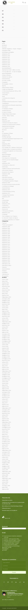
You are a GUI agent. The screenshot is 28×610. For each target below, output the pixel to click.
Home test (4, 117)
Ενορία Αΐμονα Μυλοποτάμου (10, 544)
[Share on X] (8, 582)
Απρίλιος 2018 (5, 387)
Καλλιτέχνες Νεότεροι (7, 177)
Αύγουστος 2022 (6, 316)
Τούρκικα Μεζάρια (6, 140)
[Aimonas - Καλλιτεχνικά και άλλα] (3, 539)
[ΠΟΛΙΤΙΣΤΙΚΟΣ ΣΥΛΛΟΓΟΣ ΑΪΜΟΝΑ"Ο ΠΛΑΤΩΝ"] (3, 536)
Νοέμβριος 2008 (6, 462)
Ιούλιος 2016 (5, 415)
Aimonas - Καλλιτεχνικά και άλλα (11, 538)
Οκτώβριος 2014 (6, 441)
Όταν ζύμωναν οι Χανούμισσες (9, 158)
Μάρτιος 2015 (5, 438)
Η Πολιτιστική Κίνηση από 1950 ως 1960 (11, 91)
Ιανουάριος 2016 (6, 424)
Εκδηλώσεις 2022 (6, 59)
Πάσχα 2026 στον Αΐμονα (7, 500)
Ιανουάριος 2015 (6, 439)
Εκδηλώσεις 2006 (6, 163)
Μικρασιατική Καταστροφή (8, 126)
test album (4, 45)
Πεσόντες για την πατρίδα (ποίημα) (10, 159)
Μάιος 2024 (5, 293)
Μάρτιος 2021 (5, 332)
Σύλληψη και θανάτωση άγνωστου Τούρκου (12, 101)
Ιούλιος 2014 (5, 445)
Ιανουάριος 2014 (6, 452)
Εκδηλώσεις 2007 (6, 121)
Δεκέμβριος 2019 (6, 353)
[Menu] (25, 2)
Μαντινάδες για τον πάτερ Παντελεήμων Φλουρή (12, 506)
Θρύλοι (3, 99)
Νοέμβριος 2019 (6, 355)
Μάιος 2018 (5, 385)
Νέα (3, 198)
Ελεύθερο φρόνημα (6, 136)
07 (3, 11)
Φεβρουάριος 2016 (6, 422)
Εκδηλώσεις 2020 (6, 55)
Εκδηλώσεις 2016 (6, 203)
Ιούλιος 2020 (5, 344)
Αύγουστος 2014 (6, 443)
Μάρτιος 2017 (5, 406)
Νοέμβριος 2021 (6, 323)
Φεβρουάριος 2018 (6, 390)
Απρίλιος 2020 (5, 348)
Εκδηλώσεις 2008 (6, 173)
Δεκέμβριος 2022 (6, 313)
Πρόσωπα (4, 267)
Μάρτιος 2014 (5, 448)
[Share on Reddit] (20, 582)
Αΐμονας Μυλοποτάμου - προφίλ (11, 543)
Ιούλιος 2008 (5, 464)
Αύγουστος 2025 (6, 286)
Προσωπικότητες (6, 78)
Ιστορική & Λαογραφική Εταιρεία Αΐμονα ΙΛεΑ (12, 138)
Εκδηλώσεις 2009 (6, 182)
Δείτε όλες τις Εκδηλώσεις (8, 599)
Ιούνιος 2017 (5, 401)
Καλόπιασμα (5, 166)
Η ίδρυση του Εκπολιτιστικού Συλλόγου (11, 124)
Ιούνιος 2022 (5, 318)
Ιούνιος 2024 (5, 291)
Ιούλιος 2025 (5, 288)
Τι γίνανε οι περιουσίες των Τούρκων (10, 219)
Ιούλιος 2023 (5, 306)
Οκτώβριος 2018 (6, 376)
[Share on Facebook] (4, 582)
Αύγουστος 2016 (6, 413)
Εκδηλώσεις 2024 (6, 62)
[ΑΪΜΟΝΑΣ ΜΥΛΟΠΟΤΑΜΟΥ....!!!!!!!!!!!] (3, 540)
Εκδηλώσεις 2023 (6, 61)
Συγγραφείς (5, 82)
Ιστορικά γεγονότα (6, 110)
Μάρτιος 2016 (5, 420)
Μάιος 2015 (5, 434)
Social (3, 43)
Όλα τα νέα (7, 518)
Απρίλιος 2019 (5, 367)
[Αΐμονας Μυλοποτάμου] (11, 2)
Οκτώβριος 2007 (6, 468)
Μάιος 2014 (5, 446)
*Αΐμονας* (4, 223)
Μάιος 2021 (5, 328)
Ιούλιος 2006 (5, 475)
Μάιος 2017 (5, 402)
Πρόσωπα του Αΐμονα (7, 77)
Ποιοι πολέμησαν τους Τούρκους (9, 216)
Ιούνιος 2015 (5, 432)
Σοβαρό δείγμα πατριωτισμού (9, 114)
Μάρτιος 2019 (5, 369)
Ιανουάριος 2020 (6, 351)
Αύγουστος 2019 (6, 360)
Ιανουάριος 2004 (6, 485)
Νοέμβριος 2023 (6, 302)
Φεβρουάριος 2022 (6, 321)
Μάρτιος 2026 (5, 284)
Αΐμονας (4, 85)
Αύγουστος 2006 (6, 473)
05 (3, 17)
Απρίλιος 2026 (5, 283)
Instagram (6, 548)
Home (3, 142)
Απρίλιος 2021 (5, 330)
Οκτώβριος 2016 (6, 411)
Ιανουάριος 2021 (6, 334)
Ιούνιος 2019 (5, 364)
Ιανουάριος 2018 (6, 392)
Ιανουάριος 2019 (6, 372)
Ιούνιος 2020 (5, 346)
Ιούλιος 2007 (5, 469)
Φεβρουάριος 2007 (6, 471)
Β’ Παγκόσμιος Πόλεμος (7, 133)
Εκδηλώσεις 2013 (6, 189)
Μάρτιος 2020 (5, 350)
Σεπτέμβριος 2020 (6, 341)
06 (3, 14)
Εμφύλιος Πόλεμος (6, 145)
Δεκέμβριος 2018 (6, 374)
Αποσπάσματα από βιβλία (8, 52)
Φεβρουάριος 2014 (6, 450)
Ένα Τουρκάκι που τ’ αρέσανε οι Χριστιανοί (12, 147)
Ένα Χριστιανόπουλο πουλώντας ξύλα (11, 184)
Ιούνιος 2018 (5, 383)
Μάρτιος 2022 (5, 320)
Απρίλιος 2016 (5, 418)
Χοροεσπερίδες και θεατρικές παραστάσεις (12, 105)
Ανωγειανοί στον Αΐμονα (7, 172)
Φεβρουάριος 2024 (6, 297)
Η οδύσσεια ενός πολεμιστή (8, 98)
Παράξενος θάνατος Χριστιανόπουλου (11, 168)
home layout (5, 106)
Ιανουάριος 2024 (6, 298)
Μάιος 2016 (5, 417)
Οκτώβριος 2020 (6, 339)
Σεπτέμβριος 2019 (6, 358)
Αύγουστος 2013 (6, 455)
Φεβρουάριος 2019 (6, 371)
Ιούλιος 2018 (5, 381)
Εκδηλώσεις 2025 (6, 64)
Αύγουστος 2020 (6, 343)
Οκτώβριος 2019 (6, 357)
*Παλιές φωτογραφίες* (7, 225)
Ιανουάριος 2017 (6, 409)
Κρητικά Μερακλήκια (6, 73)
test (3, 131)
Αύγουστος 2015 (6, 429)
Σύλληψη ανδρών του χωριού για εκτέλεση (11, 149)
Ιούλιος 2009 (5, 459)
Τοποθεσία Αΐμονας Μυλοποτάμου (12, 541)
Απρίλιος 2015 (5, 436)
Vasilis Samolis (14, 608)
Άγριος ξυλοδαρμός (6, 154)
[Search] (22, 2)
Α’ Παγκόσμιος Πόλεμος (7, 108)
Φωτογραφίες (5, 276)
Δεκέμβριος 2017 (6, 394)
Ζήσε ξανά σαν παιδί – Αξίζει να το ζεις (11, 69)
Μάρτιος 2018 (5, 388)
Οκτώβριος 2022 (6, 314)
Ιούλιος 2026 (5, 279)
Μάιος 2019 (5, 365)
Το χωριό (4, 161)
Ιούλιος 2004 (5, 482)
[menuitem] (22, 2)
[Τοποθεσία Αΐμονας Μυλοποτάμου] (3, 541)
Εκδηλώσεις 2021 (6, 57)
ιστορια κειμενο (5, 92)
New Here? (4, 119)
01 (3, 30)
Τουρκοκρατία (5, 103)
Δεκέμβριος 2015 (6, 425)
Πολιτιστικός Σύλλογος (7, 170)
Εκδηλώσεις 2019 (6, 54)
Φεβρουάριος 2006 (6, 478)
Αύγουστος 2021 (6, 325)
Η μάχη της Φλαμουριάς (7, 89)
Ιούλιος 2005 (5, 480)
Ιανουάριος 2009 (6, 461)
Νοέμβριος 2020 (6, 337)
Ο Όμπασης (4, 214)
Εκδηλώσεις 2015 (6, 196)
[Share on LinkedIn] (16, 582)
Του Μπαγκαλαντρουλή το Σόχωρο (10, 181)
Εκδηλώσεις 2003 (6, 135)
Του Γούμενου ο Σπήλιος (7, 128)
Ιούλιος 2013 (5, 457)
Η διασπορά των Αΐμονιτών (8, 165)
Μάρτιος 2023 (5, 311)
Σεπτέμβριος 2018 (6, 378)
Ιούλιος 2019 (5, 362)
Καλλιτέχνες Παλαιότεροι (8, 179)
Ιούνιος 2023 (5, 307)
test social (4, 47)
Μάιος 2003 (5, 487)
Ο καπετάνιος (5, 205)
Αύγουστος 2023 (6, 304)
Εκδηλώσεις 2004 (6, 144)
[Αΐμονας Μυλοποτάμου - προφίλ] (3, 543)
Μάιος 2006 (5, 476)
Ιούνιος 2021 (5, 327)
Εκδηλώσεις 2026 (6, 66)
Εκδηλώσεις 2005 (6, 156)
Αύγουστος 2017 (6, 397)
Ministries (4, 129)
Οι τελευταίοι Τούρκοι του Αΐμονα (10, 218)
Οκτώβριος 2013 (6, 454)
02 (3, 27)
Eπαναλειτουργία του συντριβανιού (9, 510)
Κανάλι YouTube (7, 547)
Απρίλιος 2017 (5, 404)
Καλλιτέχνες (5, 175)
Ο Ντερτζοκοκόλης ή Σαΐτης (8, 191)
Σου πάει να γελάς (6, 80)
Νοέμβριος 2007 (6, 466)
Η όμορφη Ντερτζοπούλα (8, 195)
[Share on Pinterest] (12, 582)
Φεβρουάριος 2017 (6, 408)
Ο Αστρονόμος (5, 200)
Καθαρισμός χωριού (6, 508)
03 (3, 24)
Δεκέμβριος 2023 (6, 300)
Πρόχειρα (4, 270)
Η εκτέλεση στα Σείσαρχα (8, 186)
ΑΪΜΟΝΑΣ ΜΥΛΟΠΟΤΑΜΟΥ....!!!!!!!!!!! (12, 540)
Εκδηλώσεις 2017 (6, 207)
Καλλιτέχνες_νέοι (6, 263)
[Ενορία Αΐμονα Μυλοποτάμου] (3, 544)
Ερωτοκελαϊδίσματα (6, 68)
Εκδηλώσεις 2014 (6, 193)
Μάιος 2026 (5, 281)
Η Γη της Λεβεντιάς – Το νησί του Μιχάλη (11, 71)
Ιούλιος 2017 (5, 399)
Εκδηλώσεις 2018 (6, 212)
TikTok (5, 550)
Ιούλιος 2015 (5, 431)
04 (3, 20)
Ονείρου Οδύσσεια (6, 75)
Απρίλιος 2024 (5, 295)
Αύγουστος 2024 (6, 290)
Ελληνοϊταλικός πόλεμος (7, 87)
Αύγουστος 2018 (6, 380)
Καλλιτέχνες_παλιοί (6, 265)
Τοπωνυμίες (5, 94)
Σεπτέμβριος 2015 (6, 427)
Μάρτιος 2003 (5, 489)
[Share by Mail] (24, 582)
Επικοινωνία (5, 209)
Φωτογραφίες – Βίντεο (7, 84)
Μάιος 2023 (5, 309)
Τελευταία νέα (5, 274)
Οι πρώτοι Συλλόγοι (6, 112)
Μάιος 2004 (5, 483)
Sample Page (5, 202)
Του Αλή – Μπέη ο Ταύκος (8, 115)
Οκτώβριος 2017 (6, 395)
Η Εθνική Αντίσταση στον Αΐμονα (9, 122)
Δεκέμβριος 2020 (6, 335)
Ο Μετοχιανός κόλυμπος (7, 210)
